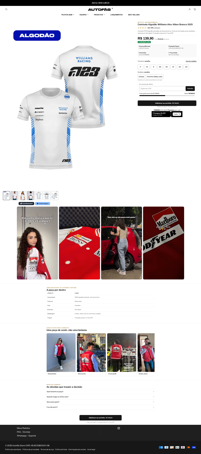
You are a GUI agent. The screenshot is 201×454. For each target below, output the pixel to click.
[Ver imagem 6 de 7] (46, 195)
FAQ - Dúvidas (23, 432)
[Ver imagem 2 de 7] (14, 195)
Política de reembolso (13, 449)
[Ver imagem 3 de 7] (22, 195)
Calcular (190, 88)
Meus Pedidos (23, 428)
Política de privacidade (30, 449)
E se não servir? (52, 407)
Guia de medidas (191, 61)
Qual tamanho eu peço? (55, 392)
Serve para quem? (53, 402)
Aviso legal (91, 449)
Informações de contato (77, 449)
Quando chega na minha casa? (57, 397)
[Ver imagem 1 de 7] (6, 195)
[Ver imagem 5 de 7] (38, 195)
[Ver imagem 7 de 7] (54, 195)
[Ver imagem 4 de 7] (30, 195)
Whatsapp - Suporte (26, 435)
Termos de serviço (47, 449)
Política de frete (61, 449)
